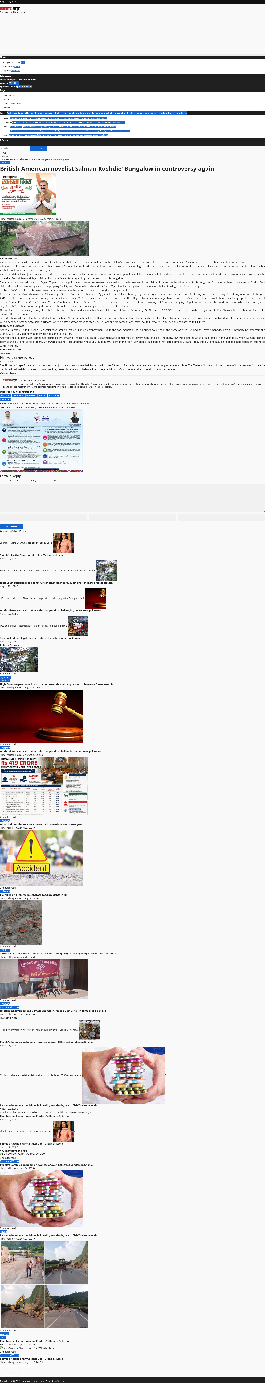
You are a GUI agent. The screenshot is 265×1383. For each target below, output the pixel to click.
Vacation (55, 135)
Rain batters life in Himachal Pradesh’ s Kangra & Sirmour (30, 1112)
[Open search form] (1, 143)
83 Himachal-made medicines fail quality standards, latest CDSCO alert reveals (41, 1075)
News (3, 57)
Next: (37, 407)
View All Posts (8, 373)
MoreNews (46, 1381)
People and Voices (9, 1007)
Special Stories (16, 86)
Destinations (64, 122)
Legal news (11, 71)
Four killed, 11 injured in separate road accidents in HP (33, 895)
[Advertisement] (132, 35)
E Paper (4, 140)
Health (3, 1231)
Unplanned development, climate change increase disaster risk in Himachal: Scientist (53, 1010)
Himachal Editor (8, 827)
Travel (93, 113)
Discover (59, 127)
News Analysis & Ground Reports (18, 79)
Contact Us (7, 108)
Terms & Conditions (10, 100)
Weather (9, 83)
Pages (3, 90)
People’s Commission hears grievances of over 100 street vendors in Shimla (39, 1029)
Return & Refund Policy (12, 104)
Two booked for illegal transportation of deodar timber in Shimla (34, 625)
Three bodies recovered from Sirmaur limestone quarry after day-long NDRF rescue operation (58, 953)
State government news (14, 62)
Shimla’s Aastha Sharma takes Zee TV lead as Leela (26, 542)
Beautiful (55, 118)
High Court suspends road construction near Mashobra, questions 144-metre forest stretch (48, 570)
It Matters (5, 75)
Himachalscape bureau (12, 218)
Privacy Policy (8, 95)
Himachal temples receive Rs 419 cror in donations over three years (42, 824)
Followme (66, 131)
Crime (3, 1337)
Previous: (44, 403)
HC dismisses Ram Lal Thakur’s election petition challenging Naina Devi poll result (42, 598)
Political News (11, 67)
